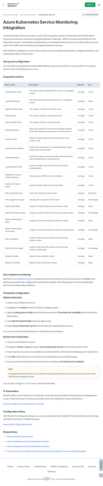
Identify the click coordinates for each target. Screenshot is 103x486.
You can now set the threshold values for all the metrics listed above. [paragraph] (33, 331)
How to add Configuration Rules (17, 424)
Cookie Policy (40, 466)
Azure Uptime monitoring (23, 279)
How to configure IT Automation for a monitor (23, 404)
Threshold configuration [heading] (16, 293)
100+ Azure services (28, 15)
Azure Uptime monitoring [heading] (17, 274)
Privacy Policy (23, 466)
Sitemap (52, 471)
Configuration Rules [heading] (14, 411)
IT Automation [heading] (11, 391)
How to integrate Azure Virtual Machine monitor (28, 446)
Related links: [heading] (10, 432)
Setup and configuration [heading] (16, 61)
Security (92, 466)
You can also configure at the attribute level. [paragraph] (29, 383)
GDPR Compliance (59, 466)
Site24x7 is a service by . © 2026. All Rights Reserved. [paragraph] (51, 479)
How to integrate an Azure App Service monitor (28, 441)
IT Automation (30, 383)
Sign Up (90, 5)
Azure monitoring (10, 15)
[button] (3, 5)
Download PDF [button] (92, 15)
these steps (33, 69)
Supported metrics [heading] (13, 76)
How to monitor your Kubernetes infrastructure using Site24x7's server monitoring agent (46, 451)
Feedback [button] (101, 465)
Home (10, 466)
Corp (53, 479)
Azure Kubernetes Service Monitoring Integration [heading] (40, 25)
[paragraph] (51, 297)
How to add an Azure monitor (20, 436)
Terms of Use (78, 466)
